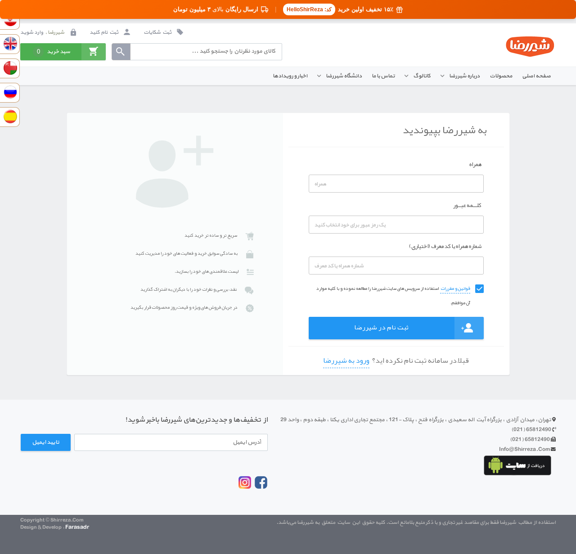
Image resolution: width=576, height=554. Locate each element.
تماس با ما (383, 76)
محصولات (501, 76)
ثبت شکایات (158, 32)
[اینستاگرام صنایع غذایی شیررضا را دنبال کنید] (244, 487)
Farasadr (77, 527)
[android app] (517, 465)
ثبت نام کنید (104, 32)
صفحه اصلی (536, 76)
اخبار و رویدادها (290, 76)
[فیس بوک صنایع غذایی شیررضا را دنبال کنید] (261, 488)
